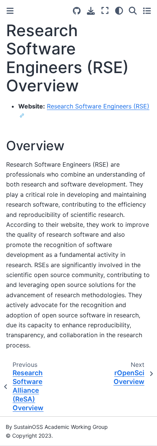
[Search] (133, 10)
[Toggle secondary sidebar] (147, 10)
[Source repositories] (77, 11)
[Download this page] (91, 11)
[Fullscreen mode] (105, 10)
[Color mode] (119, 10)
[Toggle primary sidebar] (10, 10)
